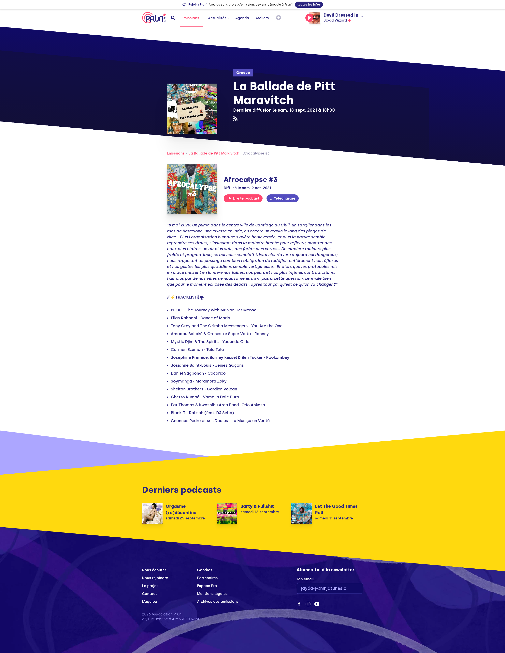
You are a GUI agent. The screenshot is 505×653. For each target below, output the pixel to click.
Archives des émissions (218, 601)
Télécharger (285, 198)
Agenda (242, 18)
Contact (149, 594)
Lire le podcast (246, 198)
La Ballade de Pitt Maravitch (214, 153)
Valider (349, 588)
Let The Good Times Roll (336, 509)
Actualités (217, 18)
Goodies (204, 570)
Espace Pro (207, 586)
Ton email (305, 579)
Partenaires (207, 578)
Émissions (190, 18)
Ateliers (262, 18)
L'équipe (149, 601)
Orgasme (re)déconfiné (181, 509)
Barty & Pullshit (257, 506)
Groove (243, 73)
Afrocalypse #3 (256, 153)
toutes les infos (309, 4)
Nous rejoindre (155, 578)
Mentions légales (212, 594)
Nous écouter (154, 570)
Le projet (150, 586)
